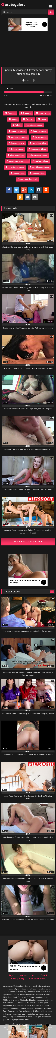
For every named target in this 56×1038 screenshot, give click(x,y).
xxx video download (28, 179)
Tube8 (17, 125)
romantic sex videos (16, 167)
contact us (22, 975)
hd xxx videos (40, 137)
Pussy (43, 119)
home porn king (17, 143)
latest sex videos (17, 155)
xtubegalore (14, 4)
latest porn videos (38, 149)
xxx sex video (18, 173)
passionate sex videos (18, 161)
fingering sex (44, 113)
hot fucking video (39, 143)
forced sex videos (18, 131)
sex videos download (40, 167)
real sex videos (41, 161)
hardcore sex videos (19, 137)
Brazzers (27, 113)
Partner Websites (37, 978)
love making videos (39, 155)
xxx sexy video (38, 173)
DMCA (44, 975)
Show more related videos (28, 541)
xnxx (34, 975)
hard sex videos (39, 131)
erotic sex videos (35, 125)
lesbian (14, 119)
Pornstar (29, 119)
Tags (11, 975)
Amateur (11, 113)
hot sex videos (17, 149)
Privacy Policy (17, 978)
